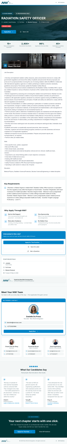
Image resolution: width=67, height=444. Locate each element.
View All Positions (44, 431)
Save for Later (35, 247)
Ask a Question (35, 251)
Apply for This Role (23, 431)
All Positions (61, 2)
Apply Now (7, 32)
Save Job (26, 32)
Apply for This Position (32, 242)
